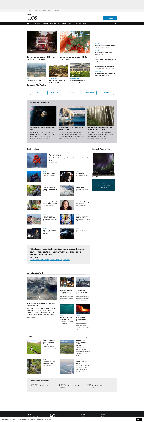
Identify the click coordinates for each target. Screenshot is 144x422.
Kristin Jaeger (52, 348)
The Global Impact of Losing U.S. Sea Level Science (81, 361)
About (28, 23)
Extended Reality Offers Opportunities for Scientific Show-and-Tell (66, 292)
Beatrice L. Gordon (81, 347)
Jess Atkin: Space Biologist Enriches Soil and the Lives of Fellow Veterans (50, 203)
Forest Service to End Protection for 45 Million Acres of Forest (99, 129)
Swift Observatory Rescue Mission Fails (42, 129)
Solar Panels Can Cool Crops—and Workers (78, 82)
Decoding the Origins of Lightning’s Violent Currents (104, 53)
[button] (94, 164)
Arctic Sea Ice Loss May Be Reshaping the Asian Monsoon (41, 304)
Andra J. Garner (80, 365)
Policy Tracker (62, 23)
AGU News (51, 153)
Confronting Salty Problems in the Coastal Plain (82, 292)
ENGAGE (83, 416)
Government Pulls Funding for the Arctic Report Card (50, 260)
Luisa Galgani (70, 321)
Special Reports (36, 23)
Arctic (37, 93)
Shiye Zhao (63, 321)
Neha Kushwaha (32, 317)
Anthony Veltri (47, 365)
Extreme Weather (89, 93)
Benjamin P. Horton (80, 371)
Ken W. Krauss (79, 300)
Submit (102, 416)
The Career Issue (33, 149)
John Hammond (48, 346)
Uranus (72, 93)
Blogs (69, 23)
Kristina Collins (64, 296)
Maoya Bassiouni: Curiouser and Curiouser (82, 174)
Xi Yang (86, 300)
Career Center (42, 10)
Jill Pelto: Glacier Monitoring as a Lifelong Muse (82, 189)
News (28, 55)
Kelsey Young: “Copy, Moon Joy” (81, 231)
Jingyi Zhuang (79, 329)
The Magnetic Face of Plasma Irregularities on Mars (69, 385)
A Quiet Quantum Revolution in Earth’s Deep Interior (81, 319)
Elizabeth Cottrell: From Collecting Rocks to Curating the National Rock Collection (83, 218)
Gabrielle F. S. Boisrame (81, 349)
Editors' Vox (97, 43)
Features (44, 171)
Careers (106, 93)
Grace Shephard (83, 327)
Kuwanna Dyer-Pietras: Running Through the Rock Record (50, 189)
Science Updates (79, 288)
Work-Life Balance (55, 155)
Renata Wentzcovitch (82, 323)
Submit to (86, 23)
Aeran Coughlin (84, 298)
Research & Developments (40, 102)
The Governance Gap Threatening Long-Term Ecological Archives (49, 361)
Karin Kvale (64, 323)
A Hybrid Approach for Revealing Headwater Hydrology (49, 342)
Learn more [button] (48, 419)
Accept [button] (139, 419)
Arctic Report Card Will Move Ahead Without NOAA (71, 129)
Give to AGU (56, 10)
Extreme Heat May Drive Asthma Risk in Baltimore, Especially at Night (105, 74)
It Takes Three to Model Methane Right (57, 82)
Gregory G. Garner (83, 367)
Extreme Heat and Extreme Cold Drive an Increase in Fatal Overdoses (41, 58)
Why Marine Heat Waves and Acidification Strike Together (74, 58)
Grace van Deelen (64, 138)
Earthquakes (54, 93)
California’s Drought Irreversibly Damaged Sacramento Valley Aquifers (36, 83)
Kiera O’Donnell (81, 296)
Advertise (102, 414)
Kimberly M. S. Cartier (37, 138)
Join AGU (50, 10)
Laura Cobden (79, 325)
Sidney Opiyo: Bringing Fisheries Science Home (49, 174)
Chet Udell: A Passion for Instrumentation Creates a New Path (49, 231)
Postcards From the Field (101, 149)
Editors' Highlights (62, 384)
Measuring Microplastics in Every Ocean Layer (67, 318)
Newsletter (77, 23)
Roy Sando (45, 350)
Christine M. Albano (80, 351)
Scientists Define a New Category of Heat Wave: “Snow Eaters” (105, 60)
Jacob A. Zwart (53, 350)
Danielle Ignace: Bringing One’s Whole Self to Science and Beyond (82, 203)
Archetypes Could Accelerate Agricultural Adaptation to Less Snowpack (82, 343)
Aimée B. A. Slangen (80, 369)
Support (110, 18)
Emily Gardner (53, 162)
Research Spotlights (64, 55)
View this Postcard (96, 174)
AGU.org (35, 10)
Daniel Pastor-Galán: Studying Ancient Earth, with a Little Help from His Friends (49, 218)
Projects (52, 23)
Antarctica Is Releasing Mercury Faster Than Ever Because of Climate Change (105, 67)
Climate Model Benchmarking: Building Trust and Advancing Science (105, 46)
